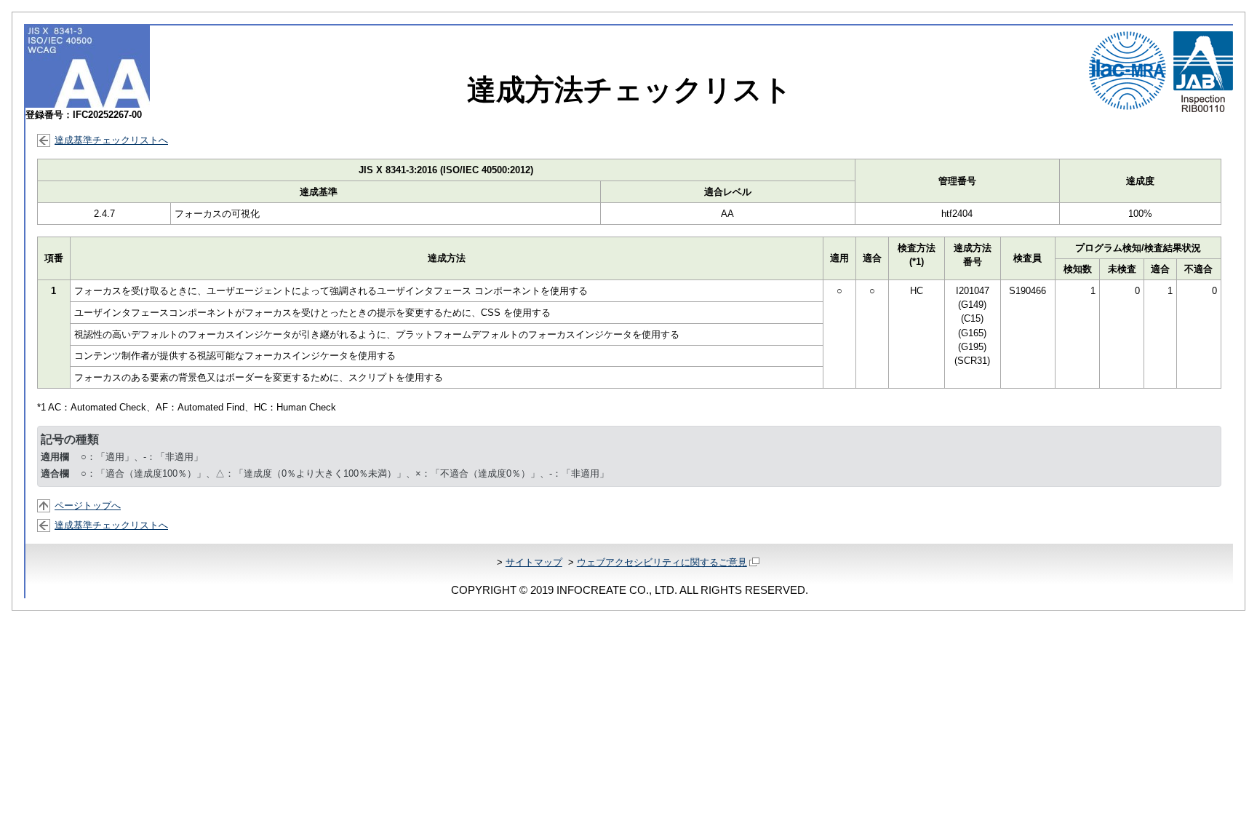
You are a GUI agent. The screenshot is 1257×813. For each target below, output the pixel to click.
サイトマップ (534, 562)
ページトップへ (88, 505)
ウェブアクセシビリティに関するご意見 (662, 562)
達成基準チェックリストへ (111, 140)
